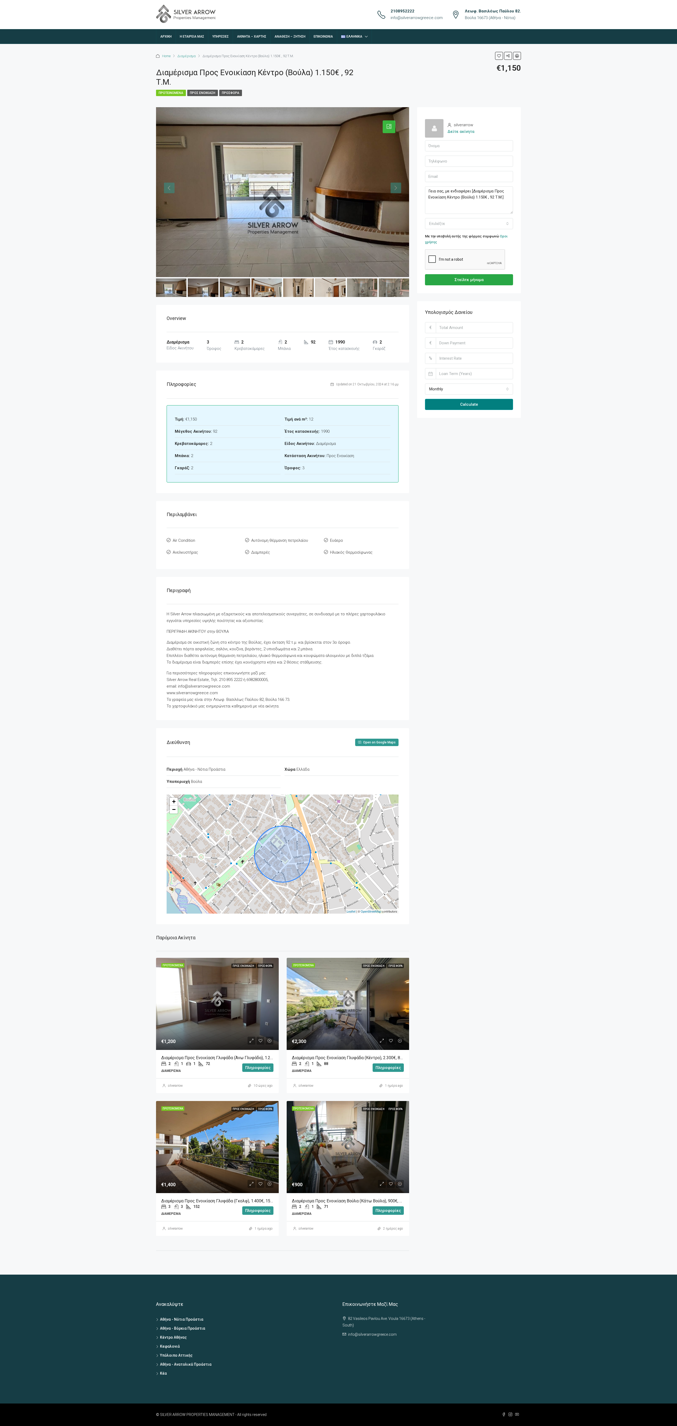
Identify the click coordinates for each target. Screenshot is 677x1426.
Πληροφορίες (258, 1067)
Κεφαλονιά (170, 1346)
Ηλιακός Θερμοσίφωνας (351, 552)
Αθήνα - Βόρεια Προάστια (182, 1328)
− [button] (174, 809)
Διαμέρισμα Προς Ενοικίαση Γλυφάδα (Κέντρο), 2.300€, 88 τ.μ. (351, 1057)
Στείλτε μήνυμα (469, 279)
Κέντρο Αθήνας (173, 1337)
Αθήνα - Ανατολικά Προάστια (186, 1364)
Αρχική (166, 36)
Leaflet (351, 911)
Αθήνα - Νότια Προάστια (181, 1319)
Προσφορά (230, 93)
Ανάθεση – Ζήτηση (290, 36)
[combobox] (469, 223)
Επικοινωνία (323, 36)
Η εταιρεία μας (192, 36)
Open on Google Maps (379, 742)
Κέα (163, 1373)
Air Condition (184, 540)
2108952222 (402, 11)
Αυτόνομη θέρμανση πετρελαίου (279, 540)
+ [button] (174, 801)
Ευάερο (336, 540)
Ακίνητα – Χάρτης (251, 36)
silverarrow (175, 1085)
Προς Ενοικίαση (202, 93)
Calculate (469, 404)
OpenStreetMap (371, 911)
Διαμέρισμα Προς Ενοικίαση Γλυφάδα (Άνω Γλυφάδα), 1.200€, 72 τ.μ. (227, 1057)
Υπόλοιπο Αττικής (176, 1355)
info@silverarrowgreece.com (417, 17)
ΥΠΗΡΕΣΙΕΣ (220, 36)
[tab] (389, 126)
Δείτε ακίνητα (460, 131)
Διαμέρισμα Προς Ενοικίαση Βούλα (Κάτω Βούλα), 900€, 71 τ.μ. (352, 1200)
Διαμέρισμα (186, 56)
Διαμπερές (260, 552)
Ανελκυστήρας (185, 552)
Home (166, 56)
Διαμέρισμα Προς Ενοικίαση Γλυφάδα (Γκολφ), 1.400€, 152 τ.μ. (221, 1200)
